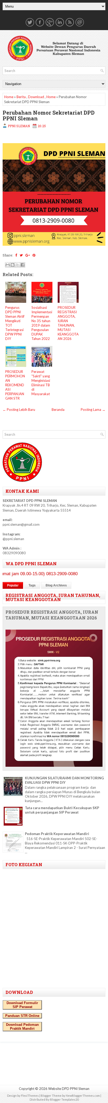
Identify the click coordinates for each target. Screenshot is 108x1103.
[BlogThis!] (12, 264)
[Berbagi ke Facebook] (22, 264)
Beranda (58, 409)
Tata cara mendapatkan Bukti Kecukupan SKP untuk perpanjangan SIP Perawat (62, 810)
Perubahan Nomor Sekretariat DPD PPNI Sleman (49, 115)
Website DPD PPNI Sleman (68, 1089)
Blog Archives (56, 585)
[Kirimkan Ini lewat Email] (7, 264)
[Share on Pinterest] (34, 255)
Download (36, 97)
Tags (32, 585)
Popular (13, 585)
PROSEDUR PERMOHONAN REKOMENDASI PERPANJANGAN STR (15, 384)
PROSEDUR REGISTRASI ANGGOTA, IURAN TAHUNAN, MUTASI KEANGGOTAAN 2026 (68, 322)
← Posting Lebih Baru (19, 409)
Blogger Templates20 (64, 1099)
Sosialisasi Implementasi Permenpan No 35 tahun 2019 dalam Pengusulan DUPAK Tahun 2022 (41, 322)
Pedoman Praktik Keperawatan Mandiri (57, 834)
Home (8, 97)
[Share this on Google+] (27, 255)
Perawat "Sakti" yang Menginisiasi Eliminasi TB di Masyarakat (40, 382)
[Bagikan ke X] (17, 264)
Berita (21, 97)
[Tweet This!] (21, 255)
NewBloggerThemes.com (83, 1095)
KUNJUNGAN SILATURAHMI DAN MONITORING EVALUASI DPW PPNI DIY (64, 780)
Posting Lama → (93, 409)
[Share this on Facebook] (16, 255)
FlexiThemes (30, 1095)
